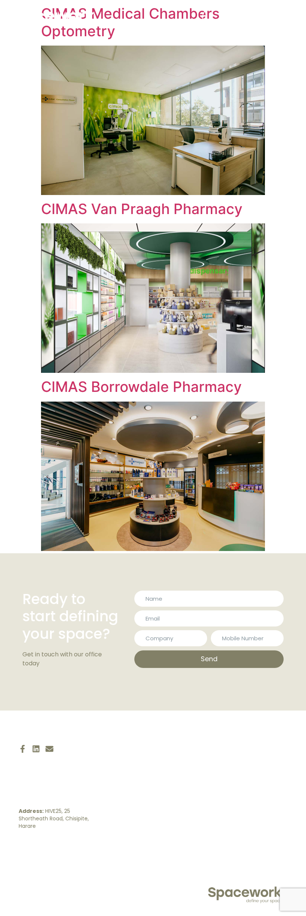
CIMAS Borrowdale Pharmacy (141, 386)
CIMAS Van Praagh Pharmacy (142, 208)
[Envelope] (49, 749)
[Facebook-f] (22, 749)
